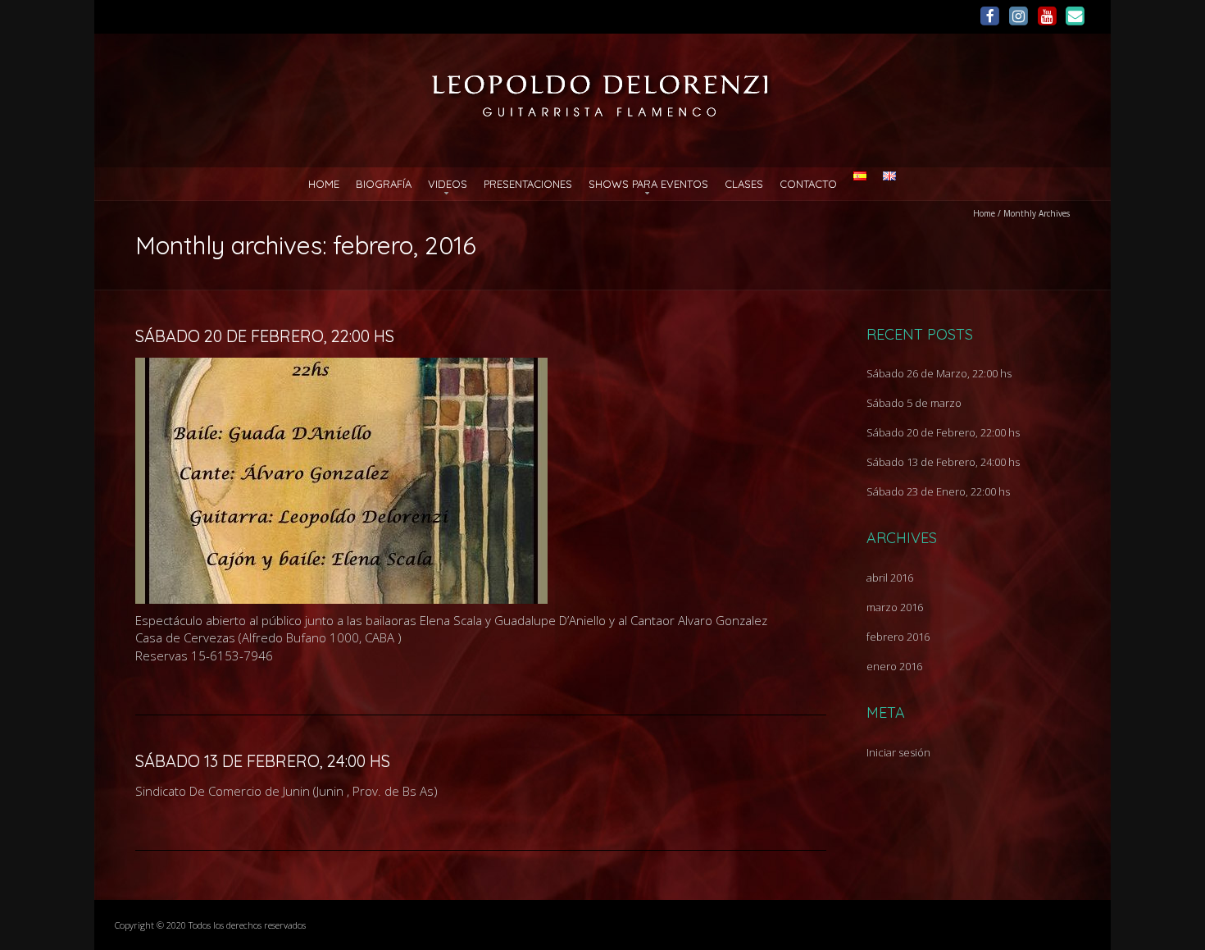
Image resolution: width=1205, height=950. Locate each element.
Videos (447, 183)
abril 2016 (889, 577)
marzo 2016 (894, 607)
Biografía (384, 183)
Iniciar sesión (898, 752)
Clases (744, 183)
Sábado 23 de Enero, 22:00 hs (938, 491)
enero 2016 (894, 666)
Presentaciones (528, 183)
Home (323, 183)
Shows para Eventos (648, 183)
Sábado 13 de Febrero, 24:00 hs (262, 761)
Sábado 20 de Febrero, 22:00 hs (264, 336)
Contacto (808, 183)
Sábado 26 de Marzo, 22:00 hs (939, 373)
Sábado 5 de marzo (914, 402)
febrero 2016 (898, 636)
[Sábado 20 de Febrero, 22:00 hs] (341, 366)
